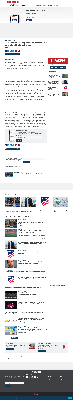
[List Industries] (29, 5)
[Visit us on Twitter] (37, 376)
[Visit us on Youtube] (35, 376)
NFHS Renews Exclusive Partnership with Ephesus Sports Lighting (23, 287)
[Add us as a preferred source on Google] (19, 51)
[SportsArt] (47, 5)
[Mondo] (12, 5)
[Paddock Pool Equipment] (51, 6)
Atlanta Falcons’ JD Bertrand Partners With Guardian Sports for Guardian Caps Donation (25, 272)
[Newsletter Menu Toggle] (68, 1)
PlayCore (21, 225)
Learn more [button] (33, 398)
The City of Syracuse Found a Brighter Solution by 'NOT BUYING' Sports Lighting (54, 76)
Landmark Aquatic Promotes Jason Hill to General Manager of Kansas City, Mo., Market (54, 94)
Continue (26, 162)
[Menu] (4, 1)
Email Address (29, 15)
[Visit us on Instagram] (29, 376)
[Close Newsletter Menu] (68, 9)
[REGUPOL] (18, 5)
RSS (44, 396)
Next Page (14, 337)
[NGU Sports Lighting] (41, 5)
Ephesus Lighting (10, 288)
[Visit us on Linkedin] (32, 376)
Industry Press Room (10, 40)
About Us (25, 396)
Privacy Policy (40, 396)
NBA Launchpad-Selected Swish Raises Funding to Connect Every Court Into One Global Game (54, 82)
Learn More (10, 348)
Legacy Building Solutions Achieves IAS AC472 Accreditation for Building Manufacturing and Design (31, 319)
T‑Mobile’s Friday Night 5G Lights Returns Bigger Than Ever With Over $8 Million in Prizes (31, 303)
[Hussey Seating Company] (35, 5)
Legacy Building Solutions (24, 322)
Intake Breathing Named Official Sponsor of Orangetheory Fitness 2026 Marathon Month (24, 313)
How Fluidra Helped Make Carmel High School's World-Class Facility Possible (60, 210)
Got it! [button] (70, 398)
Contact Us (30, 396)
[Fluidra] (24, 5)
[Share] (8, 51)
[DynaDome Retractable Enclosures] (56, 5)
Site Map (47, 396)
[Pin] (16, 51)
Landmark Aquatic (23, 264)
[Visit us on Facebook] (27, 376)
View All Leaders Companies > (58, 67)
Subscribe (35, 396)
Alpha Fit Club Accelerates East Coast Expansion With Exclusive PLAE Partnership (31, 293)
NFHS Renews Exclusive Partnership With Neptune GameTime (53, 88)
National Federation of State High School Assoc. (28, 255)
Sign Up (29, 20)
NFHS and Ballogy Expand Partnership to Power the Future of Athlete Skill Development (32, 278)
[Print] (6, 51)
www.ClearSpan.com (34, 126)
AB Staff (6, 47)
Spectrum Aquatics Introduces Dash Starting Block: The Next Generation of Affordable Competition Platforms (29, 174)
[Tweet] (13, 51)
